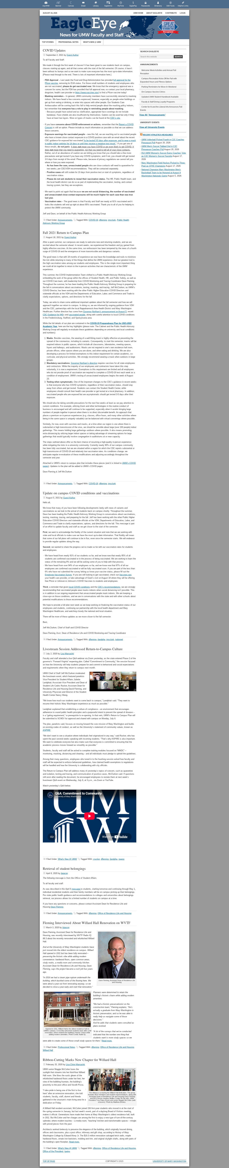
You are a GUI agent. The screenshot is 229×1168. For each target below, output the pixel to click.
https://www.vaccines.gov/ (87, 92)
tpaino (67, 1151)
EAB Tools (170, 6)
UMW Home (138, 13)
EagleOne (108, 6)
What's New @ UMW (67, 859)
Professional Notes (68, 42)
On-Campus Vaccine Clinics (153, 92)
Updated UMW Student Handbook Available (160, 97)
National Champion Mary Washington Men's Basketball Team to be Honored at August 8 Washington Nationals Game (161, 172)
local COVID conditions (79, 587)
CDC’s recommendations (109, 587)
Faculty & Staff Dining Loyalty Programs (158, 102)
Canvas (71, 6)
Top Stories (48, 42)
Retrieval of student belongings (64, 868)
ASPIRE (46, 730)
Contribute (171, 13)
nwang (121, 859)
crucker (96, 859)
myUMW (46, 6)
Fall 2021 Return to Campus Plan (66, 232)
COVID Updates (54, 50)
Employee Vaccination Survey (58, 575)
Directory (158, 6)
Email (83, 6)
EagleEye (117, 29)
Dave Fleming (57, 907)
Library (96, 6)
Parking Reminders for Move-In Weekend (158, 87)
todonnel (119, 639)
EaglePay (133, 6)
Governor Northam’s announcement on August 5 (104, 311)
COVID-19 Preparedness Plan (104, 323)
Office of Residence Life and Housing (114, 913)
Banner (58, 6)
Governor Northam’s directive (84, 363)
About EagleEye (154, 13)
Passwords (145, 6)
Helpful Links (183, 6)
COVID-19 (93, 220)
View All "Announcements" (152, 115)
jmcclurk (112, 220)
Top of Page (49, 1161)
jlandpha (101, 639)
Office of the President (53, 1151)
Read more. (107, 1041)
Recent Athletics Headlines (158, 135)
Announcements (65, 220)
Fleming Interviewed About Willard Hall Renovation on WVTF (86, 922)
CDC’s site (115, 118)
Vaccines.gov (125, 575)
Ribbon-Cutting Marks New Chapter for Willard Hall (79, 1059)
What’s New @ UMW (92, 42)
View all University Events (152, 127)
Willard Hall (48, 1050)
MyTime (120, 6)
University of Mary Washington (169, 1161)
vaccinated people (77, 315)
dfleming (103, 220)
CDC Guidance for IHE (53, 315)
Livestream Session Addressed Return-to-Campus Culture (83, 649)
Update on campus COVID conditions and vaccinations (81, 493)
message (76, 889)
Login (182, 13)
